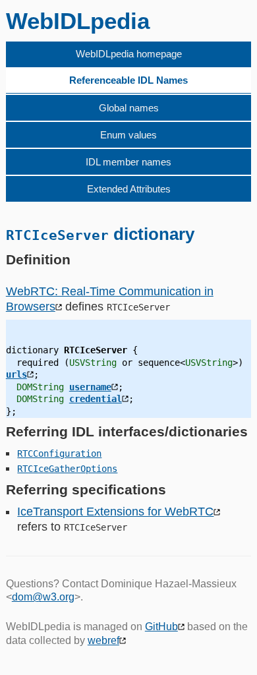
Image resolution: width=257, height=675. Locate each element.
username (90, 387)
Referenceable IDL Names (128, 80)
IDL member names (128, 161)
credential (95, 399)
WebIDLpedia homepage (129, 53)
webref (103, 640)
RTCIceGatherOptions (67, 468)
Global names (129, 107)
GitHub (161, 626)
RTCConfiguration (59, 453)
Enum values (128, 134)
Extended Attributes (129, 188)
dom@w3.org (43, 596)
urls (16, 374)
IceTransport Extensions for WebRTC (115, 511)
